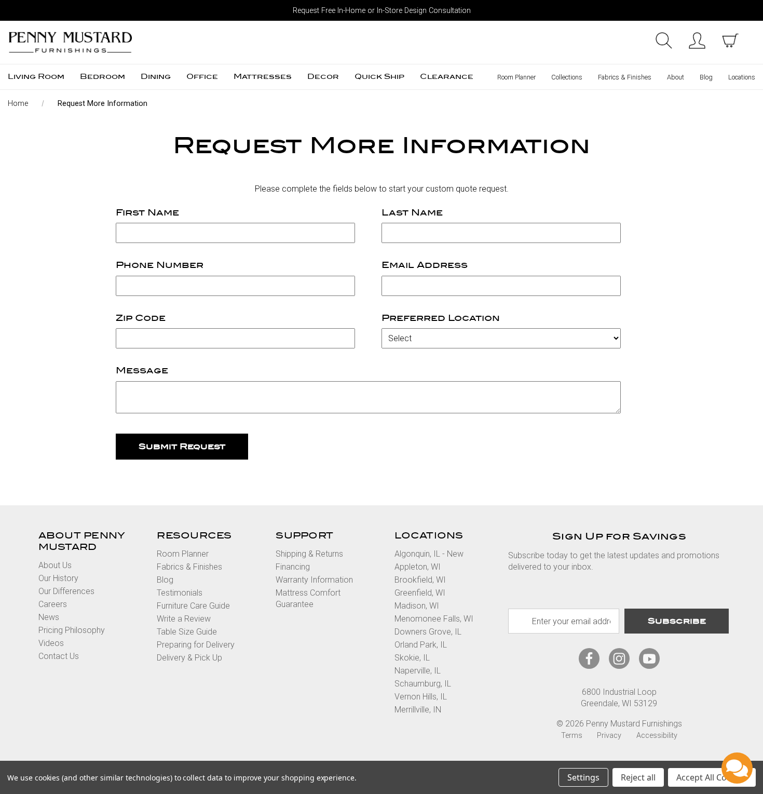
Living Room (36, 76)
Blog (706, 77)
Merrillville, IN (417, 710)
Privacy (609, 735)
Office (202, 76)
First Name (147, 213)
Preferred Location (441, 318)
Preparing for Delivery (196, 645)
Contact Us (58, 656)
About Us (55, 565)
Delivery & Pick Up (189, 658)
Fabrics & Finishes (624, 77)
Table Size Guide (187, 632)
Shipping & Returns (309, 554)
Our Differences (66, 591)
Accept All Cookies (711, 777)
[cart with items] (730, 40)
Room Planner (516, 77)
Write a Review (184, 619)
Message (142, 370)
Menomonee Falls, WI (433, 619)
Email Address (425, 265)
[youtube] (649, 658)
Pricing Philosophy (71, 630)
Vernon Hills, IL (420, 697)
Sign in (697, 40)
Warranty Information (314, 580)
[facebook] (589, 658)
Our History (58, 578)
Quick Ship (379, 76)
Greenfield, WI (419, 593)
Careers (52, 604)
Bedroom (102, 76)
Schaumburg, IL (422, 684)
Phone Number (159, 265)
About (675, 77)
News (48, 617)
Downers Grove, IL (427, 632)
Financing (293, 567)
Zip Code (141, 318)
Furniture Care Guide (193, 606)
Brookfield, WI (420, 580)
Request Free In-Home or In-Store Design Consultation (382, 10)
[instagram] (619, 658)
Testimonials (179, 593)
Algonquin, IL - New (429, 554)
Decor (323, 76)
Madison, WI (416, 606)
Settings (583, 777)
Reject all (638, 777)
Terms (571, 735)
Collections (566, 77)
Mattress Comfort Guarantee (308, 598)
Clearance (446, 76)
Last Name (412, 213)
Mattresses (263, 76)
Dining (156, 76)
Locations (741, 77)
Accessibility (656, 735)
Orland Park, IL (420, 645)
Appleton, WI (417, 567)
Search (664, 40)
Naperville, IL (417, 671)
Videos (51, 643)
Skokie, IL (412, 658)
